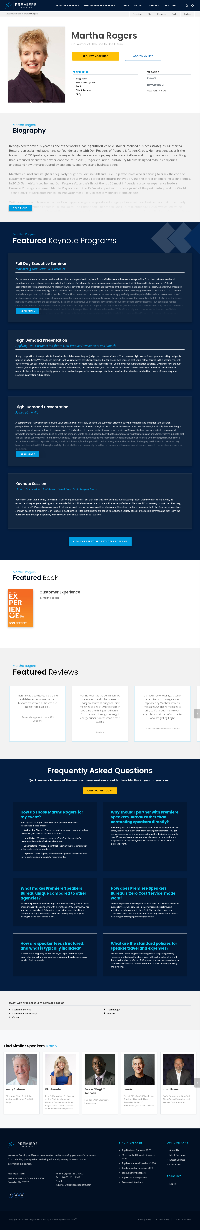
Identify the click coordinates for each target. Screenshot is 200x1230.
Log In (172, 1183)
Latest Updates (177, 1159)
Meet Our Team (177, 1155)
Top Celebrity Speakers (134, 1172)
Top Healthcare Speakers (135, 1177)
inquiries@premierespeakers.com (73, 1184)
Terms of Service (182, 1219)
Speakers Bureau (13, 13)
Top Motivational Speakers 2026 (139, 1163)
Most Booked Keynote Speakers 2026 (138, 1157)
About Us (174, 1150)
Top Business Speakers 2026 (136, 1150)
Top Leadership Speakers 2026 (137, 1167)
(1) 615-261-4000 (73, 1173)
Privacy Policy (144, 1219)
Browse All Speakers (132, 1182)
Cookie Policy (162, 1219)
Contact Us (175, 1164)
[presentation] (197, 713)
